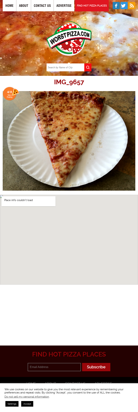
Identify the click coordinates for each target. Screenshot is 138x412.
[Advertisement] (70, 311)
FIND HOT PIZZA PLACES (92, 5)
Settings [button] (12, 403)
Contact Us (42, 6)
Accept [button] (27, 403)
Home (9, 6)
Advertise (64, 6)
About (23, 6)
